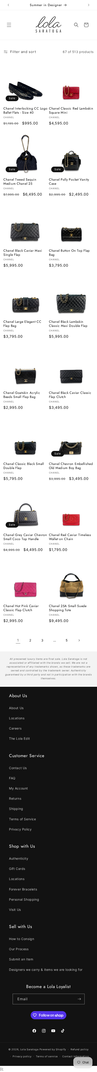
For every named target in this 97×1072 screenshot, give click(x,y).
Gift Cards (17, 869)
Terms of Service (22, 819)
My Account (18, 788)
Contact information (75, 1056)
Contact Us (18, 768)
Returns (15, 798)
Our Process (19, 949)
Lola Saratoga (29, 1049)
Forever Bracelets (23, 889)
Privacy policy (22, 1056)
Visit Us (15, 910)
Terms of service (47, 1056)
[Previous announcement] (8, 5)
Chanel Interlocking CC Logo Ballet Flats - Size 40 (25, 110)
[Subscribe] (79, 999)
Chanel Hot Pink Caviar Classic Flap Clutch (21, 608)
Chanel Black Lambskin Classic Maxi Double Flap (68, 324)
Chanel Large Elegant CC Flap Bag (22, 324)
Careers (15, 728)
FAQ (12, 778)
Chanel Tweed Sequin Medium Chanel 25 (20, 181)
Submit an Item (21, 959)
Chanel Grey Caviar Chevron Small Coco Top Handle (25, 537)
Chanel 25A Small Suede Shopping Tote (68, 608)
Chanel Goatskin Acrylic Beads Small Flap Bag (21, 395)
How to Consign (21, 939)
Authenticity (18, 858)
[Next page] (79, 640)
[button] (9, 25)
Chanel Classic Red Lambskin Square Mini (71, 110)
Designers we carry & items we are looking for (46, 970)
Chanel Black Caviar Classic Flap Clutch (70, 395)
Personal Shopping (24, 899)
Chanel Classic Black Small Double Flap (23, 466)
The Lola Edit (19, 738)
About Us (16, 708)
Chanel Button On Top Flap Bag (69, 253)
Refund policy (80, 1049)
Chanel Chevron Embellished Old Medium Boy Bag (71, 466)
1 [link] (18, 640)
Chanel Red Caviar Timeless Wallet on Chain (70, 537)
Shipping (16, 809)
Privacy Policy (20, 829)
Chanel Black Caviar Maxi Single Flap (22, 253)
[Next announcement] (89, 5)
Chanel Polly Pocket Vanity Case (69, 181)
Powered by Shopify (52, 1049)
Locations (16, 718)
